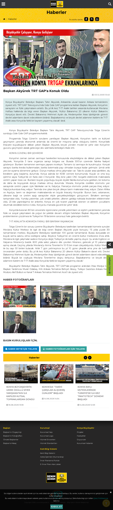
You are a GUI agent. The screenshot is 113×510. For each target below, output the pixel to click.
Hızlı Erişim (109, 264)
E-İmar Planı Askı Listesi (50, 464)
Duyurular (81, 439)
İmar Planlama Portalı (49, 460)
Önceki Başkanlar (10, 439)
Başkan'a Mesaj (9, 443)
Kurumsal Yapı (46, 432)
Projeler (80, 432)
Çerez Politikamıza (101, 498)
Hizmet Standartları (48, 443)
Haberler (12, 19)
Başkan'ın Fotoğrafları (12, 436)
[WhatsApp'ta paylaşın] (97, 19)
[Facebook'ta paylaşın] (86, 19)
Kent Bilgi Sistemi (47, 453)
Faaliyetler (81, 436)
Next (90, 357)
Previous (85, 357)
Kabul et (56, 506)
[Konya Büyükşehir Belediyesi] (56, 4)
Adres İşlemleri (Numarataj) (52, 457)
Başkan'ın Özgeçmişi (12, 432)
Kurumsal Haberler (85, 443)
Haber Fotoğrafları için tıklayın (65, 349)
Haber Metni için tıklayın (22, 349)
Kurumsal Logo (46, 436)
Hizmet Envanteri (47, 439)
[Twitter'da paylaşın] (92, 19)
